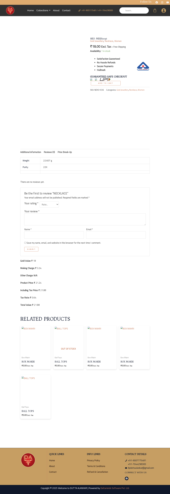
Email (89, 229)
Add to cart (105, 83)
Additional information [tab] (30, 152)
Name (27, 229)
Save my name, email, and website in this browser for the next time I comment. (64, 243)
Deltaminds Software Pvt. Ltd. (115, 488)
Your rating (31, 203)
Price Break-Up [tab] (65, 152)
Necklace (109, 41)
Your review (31, 211)
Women (118, 41)
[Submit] (122, 10)
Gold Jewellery (97, 41)
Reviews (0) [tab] (49, 152)
